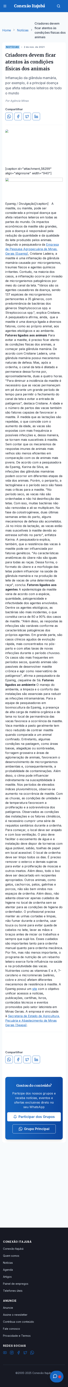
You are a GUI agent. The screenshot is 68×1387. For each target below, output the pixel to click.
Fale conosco (11, 1328)
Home (6, 30)
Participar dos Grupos (37, 1117)
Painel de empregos (15, 1283)
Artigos (7, 1276)
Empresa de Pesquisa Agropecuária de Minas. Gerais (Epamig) (32, 249)
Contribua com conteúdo (18, 1321)
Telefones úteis (12, 1290)
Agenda (8, 1269)
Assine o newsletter (15, 1314)
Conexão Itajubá (13, 1248)
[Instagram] (12, 1353)
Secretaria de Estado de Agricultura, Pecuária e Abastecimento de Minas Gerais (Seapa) (32, 1020)
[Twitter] (25, 1353)
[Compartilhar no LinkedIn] (36, 116)
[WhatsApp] (32, 1353)
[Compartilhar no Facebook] (18, 116)
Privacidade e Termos (17, 1335)
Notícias (23, 30)
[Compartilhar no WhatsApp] (9, 116)
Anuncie (8, 1307)
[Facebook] (18, 1353)
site (34, 989)
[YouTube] (5, 1353)
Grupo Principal (36, 1129)
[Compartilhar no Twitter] (27, 116)
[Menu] (5, 6)
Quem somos (11, 1255)
